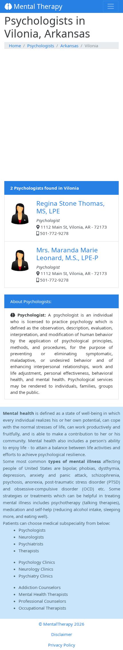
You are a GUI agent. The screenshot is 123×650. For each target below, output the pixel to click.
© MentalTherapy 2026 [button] (61, 624)
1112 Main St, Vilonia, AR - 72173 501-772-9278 (71, 217)
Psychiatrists (31, 544)
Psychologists (40, 45)
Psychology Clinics (37, 562)
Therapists (29, 550)
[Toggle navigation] (110, 6)
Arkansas (69, 45)
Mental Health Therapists (43, 594)
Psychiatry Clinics (36, 576)
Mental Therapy (37, 6)
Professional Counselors (42, 601)
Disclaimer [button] (61, 634)
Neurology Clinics (36, 569)
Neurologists (31, 537)
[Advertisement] (61, 119)
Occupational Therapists (42, 608)
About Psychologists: (30, 301)
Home (15, 45)
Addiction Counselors (40, 587)
